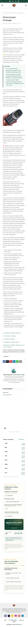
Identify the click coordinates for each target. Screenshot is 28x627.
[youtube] (19, 616)
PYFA (6, 456)
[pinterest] (18, 1)
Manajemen (9, 12)
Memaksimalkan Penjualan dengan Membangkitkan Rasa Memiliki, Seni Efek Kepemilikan (14, 76)
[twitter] (13, 1)
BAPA (6, 451)
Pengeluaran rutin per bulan (11, 492)
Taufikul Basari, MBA (8, 23)
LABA (6, 443)
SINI (6, 472)
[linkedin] (22, 616)
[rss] (12, 616)
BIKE (6, 447)
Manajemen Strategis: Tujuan (11, 342)
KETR (6, 468)
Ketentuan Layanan (13, 620)
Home (5, 620)
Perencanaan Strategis (10, 336)
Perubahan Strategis (9, 339)
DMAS (6, 464)
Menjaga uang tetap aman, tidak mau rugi (13, 573)
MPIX (6, 460)
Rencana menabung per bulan (12, 512)
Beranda (4, 12)
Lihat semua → (22, 439)
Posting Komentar (7, 394)
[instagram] (16, 1)
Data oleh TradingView (14, 431)
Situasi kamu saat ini (9, 498)
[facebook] (10, 1)
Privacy (14, 621)
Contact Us (21, 620)
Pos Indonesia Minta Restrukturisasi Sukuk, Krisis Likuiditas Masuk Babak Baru (13, 70)
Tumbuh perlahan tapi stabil (12, 578)
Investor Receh (18, 624)
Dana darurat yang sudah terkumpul (13, 505)
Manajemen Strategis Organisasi (12, 333)
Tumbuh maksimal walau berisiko (13, 581)
